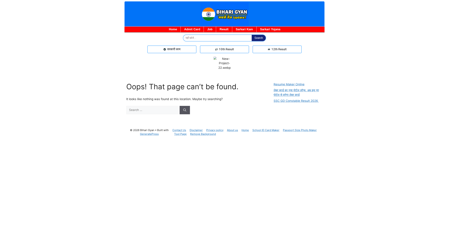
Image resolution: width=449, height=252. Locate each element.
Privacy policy (214, 130)
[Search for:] (153, 110)
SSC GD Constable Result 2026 (296, 101)
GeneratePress (149, 134)
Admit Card (192, 29)
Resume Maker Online (289, 84)
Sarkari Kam (244, 29)
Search (258, 38)
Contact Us (179, 130)
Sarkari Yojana (270, 29)
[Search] (185, 110)
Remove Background (203, 134)
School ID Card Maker (265, 130)
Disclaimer (196, 130)
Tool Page (180, 134)
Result (224, 29)
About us (232, 130)
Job (209, 29)
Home (173, 29)
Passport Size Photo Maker (300, 130)
